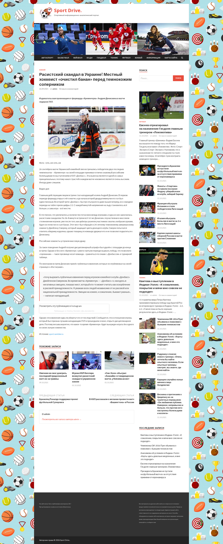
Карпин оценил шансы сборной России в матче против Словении (169, 236)
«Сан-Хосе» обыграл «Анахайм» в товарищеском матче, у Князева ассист (119, 376)
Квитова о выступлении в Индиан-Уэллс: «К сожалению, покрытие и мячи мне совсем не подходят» (161, 438)
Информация (153, 58)
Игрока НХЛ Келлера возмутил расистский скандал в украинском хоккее (83, 377)
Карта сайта (171, 58)
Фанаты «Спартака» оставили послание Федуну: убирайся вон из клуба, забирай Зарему (170, 190)
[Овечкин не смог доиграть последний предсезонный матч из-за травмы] (54, 370)
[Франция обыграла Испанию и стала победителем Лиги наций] (147, 212)
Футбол (126, 58)
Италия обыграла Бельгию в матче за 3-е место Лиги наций (169, 221)
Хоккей (138, 58)
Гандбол (101, 58)
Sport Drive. (68, 10)
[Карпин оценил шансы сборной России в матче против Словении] (147, 242)
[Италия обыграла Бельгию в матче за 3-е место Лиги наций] (147, 227)
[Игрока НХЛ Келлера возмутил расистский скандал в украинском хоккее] (86, 370)
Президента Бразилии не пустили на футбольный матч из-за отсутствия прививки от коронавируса (169, 171)
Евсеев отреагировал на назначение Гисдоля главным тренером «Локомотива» (161, 128)
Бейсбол (77, 58)
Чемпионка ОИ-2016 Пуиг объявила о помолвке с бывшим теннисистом (170, 322)
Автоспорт (47, 58)
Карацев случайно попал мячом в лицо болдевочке (170, 382)
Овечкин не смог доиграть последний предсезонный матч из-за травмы (53, 376)
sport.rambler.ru (56, 334)
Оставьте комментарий (68, 89)
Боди (89, 58)
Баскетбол (63, 58)
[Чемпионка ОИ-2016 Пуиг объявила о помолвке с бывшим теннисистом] (147, 328)
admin (54, 89)
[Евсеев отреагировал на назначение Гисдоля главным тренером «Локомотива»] (161, 119)
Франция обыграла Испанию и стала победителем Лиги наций (170, 206)
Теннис (114, 58)
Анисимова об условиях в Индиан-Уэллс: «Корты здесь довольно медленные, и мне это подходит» (169, 339)
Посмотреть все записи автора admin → (61, 419)
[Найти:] (161, 78)
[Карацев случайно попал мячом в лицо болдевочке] (147, 388)
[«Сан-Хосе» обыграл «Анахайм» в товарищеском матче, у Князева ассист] (119, 370)
